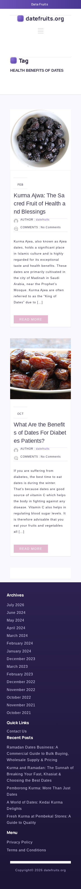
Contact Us (17, 731)
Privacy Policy (20, 842)
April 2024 (16, 628)
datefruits (43, 219)
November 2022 (21, 690)
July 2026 (15, 605)
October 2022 (19, 697)
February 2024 (20, 643)
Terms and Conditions (26, 850)
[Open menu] (40, 32)
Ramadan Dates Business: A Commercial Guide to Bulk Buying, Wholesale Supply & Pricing (38, 753)
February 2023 (20, 674)
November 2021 (21, 705)
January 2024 (19, 651)
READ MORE (30, 319)
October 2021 (19, 713)
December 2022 (21, 682)
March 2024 (17, 636)
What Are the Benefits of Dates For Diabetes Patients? (40, 432)
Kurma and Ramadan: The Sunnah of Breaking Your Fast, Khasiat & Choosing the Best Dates (40, 774)
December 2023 (21, 659)
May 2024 (15, 620)
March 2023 (17, 666)
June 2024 (16, 613)
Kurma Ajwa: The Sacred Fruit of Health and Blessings (39, 203)
